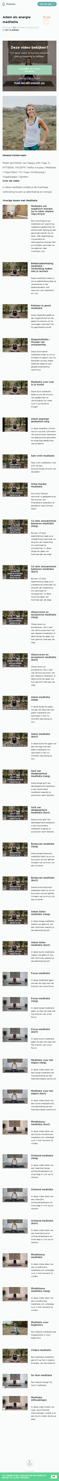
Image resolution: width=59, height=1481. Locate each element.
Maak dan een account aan (29, 83)
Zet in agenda (12, 30)
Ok (53, 1477)
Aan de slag (45, 4)
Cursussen (29, 1471)
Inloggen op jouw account (29, 70)
